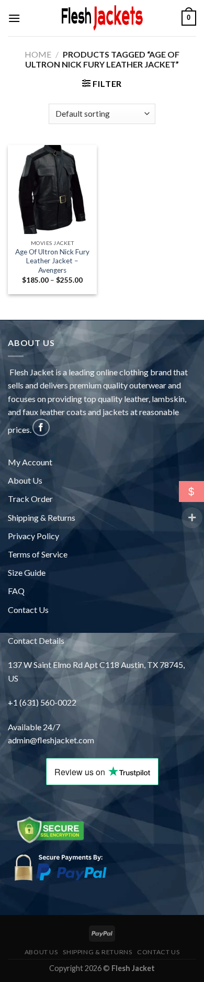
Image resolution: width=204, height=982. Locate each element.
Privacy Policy (33, 536)
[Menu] (14, 18)
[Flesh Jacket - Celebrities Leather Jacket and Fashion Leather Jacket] (102, 18)
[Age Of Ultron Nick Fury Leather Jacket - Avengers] (52, 189)
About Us (25, 480)
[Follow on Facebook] (41, 427)
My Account (30, 462)
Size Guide (27, 572)
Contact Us (28, 610)
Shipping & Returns (41, 517)
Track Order (30, 499)
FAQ (16, 591)
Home (38, 54)
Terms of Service (37, 554)
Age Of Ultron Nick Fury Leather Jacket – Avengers (52, 261)
